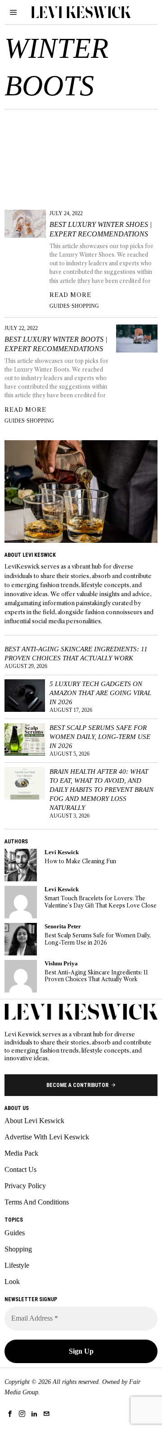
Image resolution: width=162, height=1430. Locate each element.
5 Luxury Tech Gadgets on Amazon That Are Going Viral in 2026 (100, 693)
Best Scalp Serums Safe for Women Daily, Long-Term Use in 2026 (100, 736)
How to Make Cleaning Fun (80, 861)
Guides (60, 306)
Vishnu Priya (61, 963)
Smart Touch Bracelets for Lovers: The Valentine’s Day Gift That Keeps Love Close (101, 901)
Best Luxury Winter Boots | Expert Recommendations (55, 344)
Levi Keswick (62, 852)
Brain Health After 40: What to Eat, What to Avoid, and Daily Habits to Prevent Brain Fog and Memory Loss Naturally (101, 789)
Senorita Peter (63, 926)
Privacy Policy (25, 1186)
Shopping (85, 306)
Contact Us (20, 1169)
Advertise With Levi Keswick (46, 1137)
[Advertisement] (81, 156)
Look (12, 1281)
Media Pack (21, 1153)
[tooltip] (20, 865)
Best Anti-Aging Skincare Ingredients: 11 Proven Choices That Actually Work (76, 653)
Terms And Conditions (36, 1202)
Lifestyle (16, 1265)
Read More (70, 295)
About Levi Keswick (34, 1120)
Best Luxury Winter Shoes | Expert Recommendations (101, 229)
